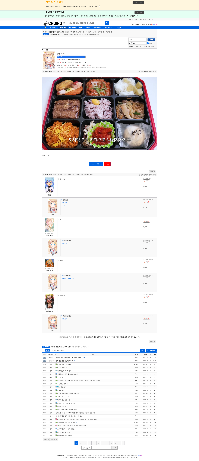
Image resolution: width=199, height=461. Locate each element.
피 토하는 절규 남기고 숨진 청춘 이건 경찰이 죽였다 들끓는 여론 (77, 419)
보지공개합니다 (62, 367)
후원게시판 (109, 32)
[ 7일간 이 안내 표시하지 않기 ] (147, 71)
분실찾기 (138, 46)
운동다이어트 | (71, 32)
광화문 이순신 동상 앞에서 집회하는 (68, 393)
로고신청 (149, 24)
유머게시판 (54, 32)
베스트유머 (62, 32)
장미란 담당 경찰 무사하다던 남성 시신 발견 (69, 416)
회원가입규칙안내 (149, 46)
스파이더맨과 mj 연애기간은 (66, 429)
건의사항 (75, 455)
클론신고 (123, 455)
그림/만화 (79, 32)
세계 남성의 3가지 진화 (64, 371)
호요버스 (60, 34)
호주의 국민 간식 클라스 (64, 364)
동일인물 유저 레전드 (58, 350)
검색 (114, 448)
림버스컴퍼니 (86, 34)
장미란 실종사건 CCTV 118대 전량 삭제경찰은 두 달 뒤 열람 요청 (75, 413)
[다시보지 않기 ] (95, 6)
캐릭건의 (102, 455)
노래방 (94, 32)
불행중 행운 (60, 390)
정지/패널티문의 (132, 455)
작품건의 (96, 455)
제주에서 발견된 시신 (63, 400)
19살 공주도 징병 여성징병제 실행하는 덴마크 (73, 426)
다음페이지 (54, 439)
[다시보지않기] (132, 16)
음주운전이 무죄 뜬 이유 (64, 435)
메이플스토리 (68, 34)
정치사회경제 (87, 32)
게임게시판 (53, 34)
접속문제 (68, 455)
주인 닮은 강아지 (62, 384)
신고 (107, 164)
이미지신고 (88, 455)
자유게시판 (46, 32)
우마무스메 (77, 34)
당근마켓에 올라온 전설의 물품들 (67, 409)
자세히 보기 (138, 2)
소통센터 (141, 19)
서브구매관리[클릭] (76, 67)
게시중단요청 (133, 457)
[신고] (145, 186)
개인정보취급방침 (123, 457)
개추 (92, 164)
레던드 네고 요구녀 (63, 396)
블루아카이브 (95, 34)
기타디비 (109, 455)
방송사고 (60, 377)
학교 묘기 (63, 387)
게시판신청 (116, 455)
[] (62, 65)
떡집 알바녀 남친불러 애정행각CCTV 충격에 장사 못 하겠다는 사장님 (78, 380)
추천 (98, 164)
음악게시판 (101, 32)
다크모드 (154, 19)
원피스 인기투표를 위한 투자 (66, 403)
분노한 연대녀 (61, 406)
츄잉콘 (147, 19)
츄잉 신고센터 (133, 19)
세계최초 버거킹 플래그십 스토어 (67, 374)
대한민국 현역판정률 (63, 432)
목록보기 (152, 171)
